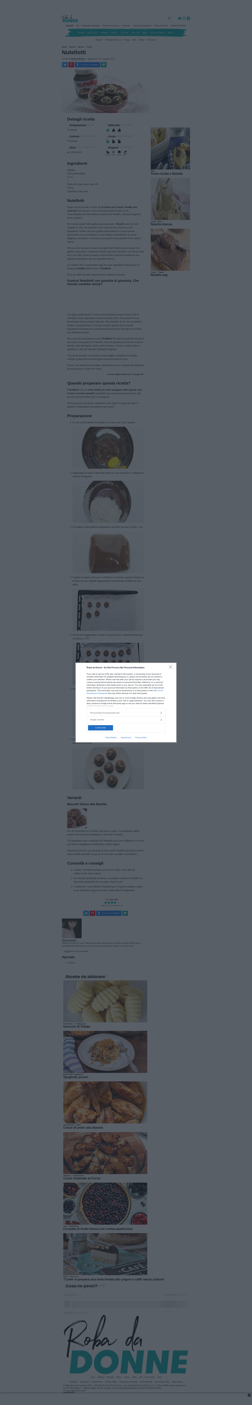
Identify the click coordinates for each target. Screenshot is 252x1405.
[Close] (171, 667)
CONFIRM (100, 728)
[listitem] (126, 712)
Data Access (126, 737)
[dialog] (126, 702)
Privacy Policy (141, 737)
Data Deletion (111, 737)
